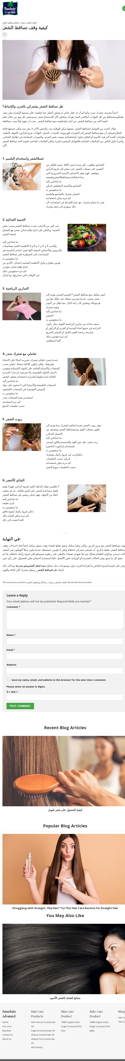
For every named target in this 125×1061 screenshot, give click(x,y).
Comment (13, 606)
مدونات (23, 22)
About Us (6, 1038)
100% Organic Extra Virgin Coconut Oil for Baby (100, 1026)
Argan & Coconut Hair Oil (43, 1030)
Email (11, 649)
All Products (37, 1047)
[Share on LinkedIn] (4, 42)
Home (5, 1022)
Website (11, 664)
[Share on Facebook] (4, 27)
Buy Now (6, 1030)
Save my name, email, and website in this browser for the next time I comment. (59, 679)
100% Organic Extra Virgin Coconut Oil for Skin (71, 1026)
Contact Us (7, 1034)
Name (11, 635)
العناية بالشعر (31, 22)
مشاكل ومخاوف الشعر (10, 22)
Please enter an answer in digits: (26, 686)
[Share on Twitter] (4, 34)
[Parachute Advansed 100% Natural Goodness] (12, 8)
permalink (87, 582)
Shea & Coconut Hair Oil (42, 1034)
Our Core (6, 1026)
